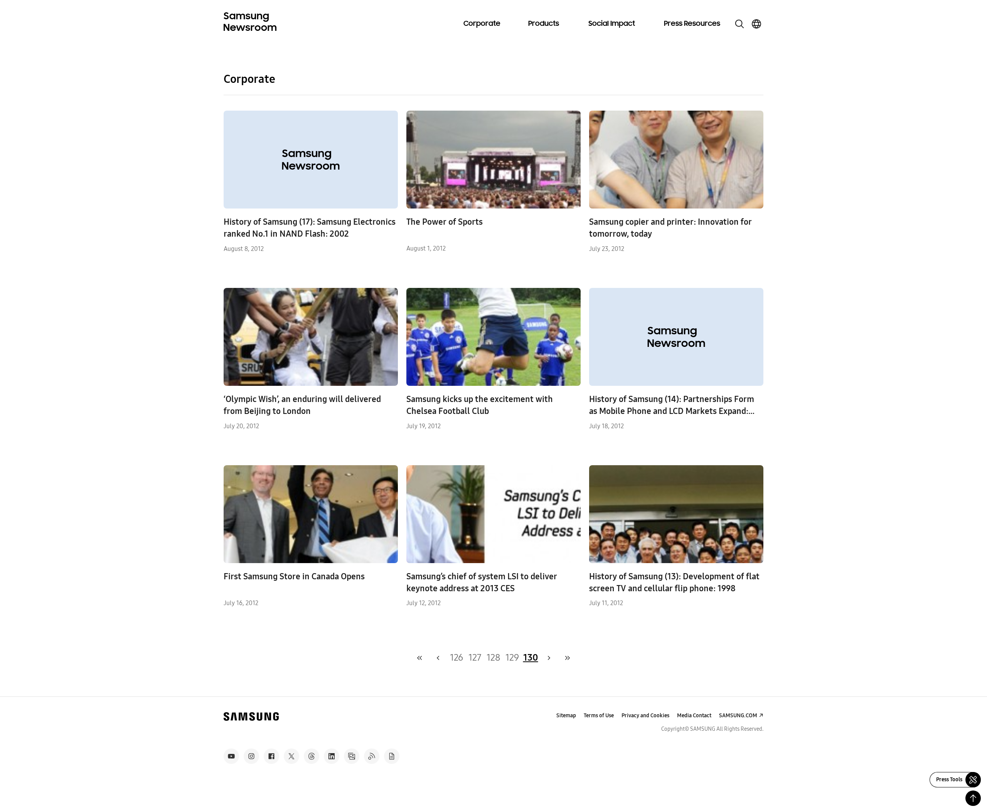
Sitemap (566, 715)
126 (456, 657)
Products (543, 24)
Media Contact (694, 715)
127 (475, 657)
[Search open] (739, 24)
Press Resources (692, 24)
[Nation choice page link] (756, 24)
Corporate (481, 24)
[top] (973, 798)
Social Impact (611, 24)
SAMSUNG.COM (738, 715)
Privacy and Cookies (645, 715)
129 (512, 657)
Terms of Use (599, 715)
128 (493, 657)
